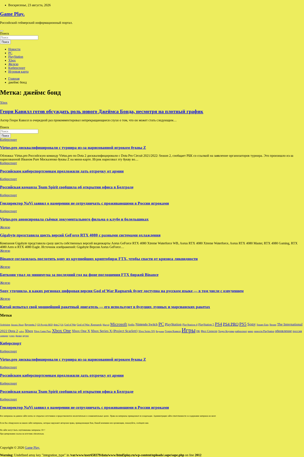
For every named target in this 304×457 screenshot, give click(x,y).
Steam (272, 324)
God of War (70, 324)
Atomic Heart (17, 325)
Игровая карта (18, 71)
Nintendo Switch (146, 324)
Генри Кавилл (173, 331)
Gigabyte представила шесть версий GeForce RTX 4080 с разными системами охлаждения (80, 235)
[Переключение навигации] (1, 30)
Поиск (4, 33)
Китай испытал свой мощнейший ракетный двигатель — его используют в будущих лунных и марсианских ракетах (105, 307)
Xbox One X (81, 331)
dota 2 (57, 324)
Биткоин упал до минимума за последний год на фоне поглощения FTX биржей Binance (79, 275)
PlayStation (15, 56)
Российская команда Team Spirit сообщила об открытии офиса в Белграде (66, 187)
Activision (5, 324)
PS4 (218, 324)
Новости (14, 49)
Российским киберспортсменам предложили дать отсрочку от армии (62, 171)
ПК (198, 331)
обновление (283, 331)
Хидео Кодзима (226, 331)
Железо (13, 64)
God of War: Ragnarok (89, 324)
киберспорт (241, 331)
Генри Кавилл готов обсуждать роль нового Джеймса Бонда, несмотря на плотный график (101, 111)
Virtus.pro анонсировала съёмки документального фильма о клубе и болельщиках (74, 219)
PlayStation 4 (189, 324)
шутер (26, 336)
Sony (251, 324)
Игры (188, 330)
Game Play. (12, 14)
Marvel (106, 325)
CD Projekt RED (45, 325)
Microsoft (118, 324)
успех (12, 336)
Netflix (131, 324)
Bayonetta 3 (30, 324)
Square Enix (263, 324)
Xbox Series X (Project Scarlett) (114, 331)
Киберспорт (16, 68)
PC (10, 53)
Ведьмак (160, 331)
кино (250, 331)
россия (297, 331)
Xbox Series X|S (146, 331)
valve (21, 331)
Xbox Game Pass (42, 331)
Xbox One (61, 330)
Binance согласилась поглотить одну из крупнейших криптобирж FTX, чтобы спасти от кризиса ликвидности (99, 259)
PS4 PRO (230, 324)
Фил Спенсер (209, 331)
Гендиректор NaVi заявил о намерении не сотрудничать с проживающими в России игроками (84, 203)
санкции (4, 336)
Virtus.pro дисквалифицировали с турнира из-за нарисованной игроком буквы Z (73, 147)
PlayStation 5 (206, 324)
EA (61, 325)
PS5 (243, 324)
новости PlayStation (264, 331)
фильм (19, 336)
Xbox (12, 60)
